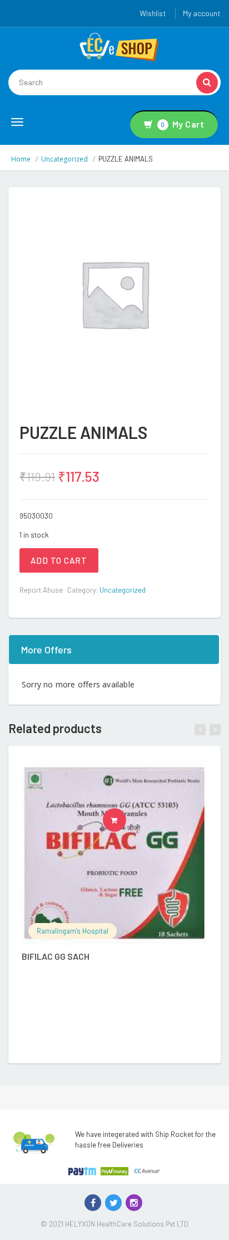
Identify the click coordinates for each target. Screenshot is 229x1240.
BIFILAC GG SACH (55, 956)
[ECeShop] (119, 46)
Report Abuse (41, 589)
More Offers (46, 649)
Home (21, 159)
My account (202, 13)
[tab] (114, 649)
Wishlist (153, 13)
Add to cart (59, 560)
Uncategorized (64, 159)
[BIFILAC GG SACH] (114, 852)
